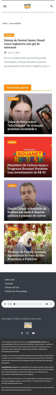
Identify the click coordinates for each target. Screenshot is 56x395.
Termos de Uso (12, 287)
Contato (9, 283)
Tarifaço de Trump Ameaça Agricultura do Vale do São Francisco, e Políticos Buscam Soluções (26, 257)
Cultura (12, 142)
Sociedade (13, 99)
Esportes (9, 35)
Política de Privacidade (16, 291)
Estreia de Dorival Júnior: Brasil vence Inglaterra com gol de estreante (24, 43)
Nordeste (12, 228)
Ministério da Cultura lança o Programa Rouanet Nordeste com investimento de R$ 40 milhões (27, 170)
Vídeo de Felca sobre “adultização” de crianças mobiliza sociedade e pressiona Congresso (25, 127)
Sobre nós (10, 279)
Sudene (12, 185)
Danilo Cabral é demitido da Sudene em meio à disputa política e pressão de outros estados (26, 213)
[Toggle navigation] (4, 6)
